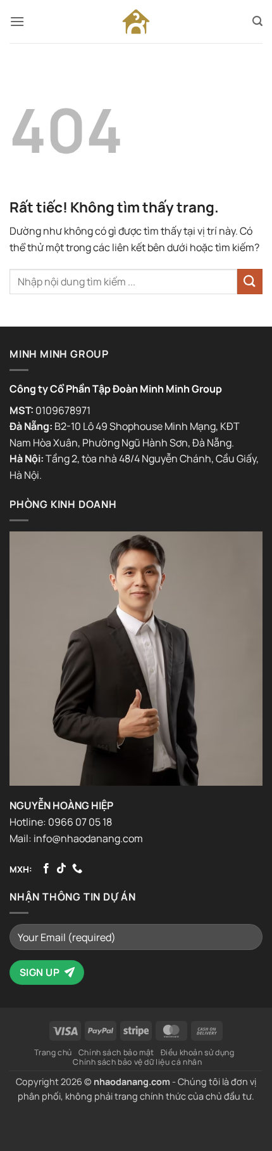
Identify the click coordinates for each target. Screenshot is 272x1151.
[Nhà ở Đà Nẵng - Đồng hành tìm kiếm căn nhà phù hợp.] (136, 21)
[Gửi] (250, 281)
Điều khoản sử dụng (198, 1052)
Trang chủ (53, 1052)
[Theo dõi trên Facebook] (46, 869)
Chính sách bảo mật (116, 1052)
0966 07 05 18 (80, 822)
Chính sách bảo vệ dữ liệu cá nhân (137, 1062)
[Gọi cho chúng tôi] (77, 869)
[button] (17, 21)
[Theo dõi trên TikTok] (61, 869)
